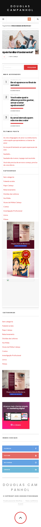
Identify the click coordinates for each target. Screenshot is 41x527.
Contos (6, 207)
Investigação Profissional (12, 211)
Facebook (7, 448)
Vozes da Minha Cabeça (12, 202)
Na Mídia (6, 198)
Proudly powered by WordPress (12, 501)
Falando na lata (15, 79)
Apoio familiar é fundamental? (17, 52)
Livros (5, 215)
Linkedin (7, 469)
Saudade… (7, 154)
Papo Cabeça (14, 56)
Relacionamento (9, 190)
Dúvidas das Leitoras (11, 194)
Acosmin (20, 504)
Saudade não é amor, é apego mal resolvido (19, 158)
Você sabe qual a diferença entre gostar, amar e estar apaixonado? (22, 101)
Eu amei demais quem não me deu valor (21, 119)
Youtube (7, 455)
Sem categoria (8, 177)
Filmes (5, 219)
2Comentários (15, 110)
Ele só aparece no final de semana (23, 83)
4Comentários (15, 90)
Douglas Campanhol (20, 8)
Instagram (8, 462)
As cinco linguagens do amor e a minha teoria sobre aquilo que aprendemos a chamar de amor (20, 140)
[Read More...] (4, 57)
